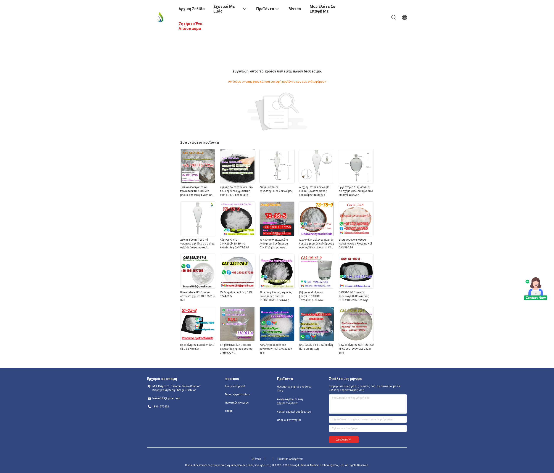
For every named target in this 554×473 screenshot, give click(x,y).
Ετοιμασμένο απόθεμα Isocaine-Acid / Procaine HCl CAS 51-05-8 (355, 243)
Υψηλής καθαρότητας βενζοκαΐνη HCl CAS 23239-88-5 (276, 348)
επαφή (229, 410)
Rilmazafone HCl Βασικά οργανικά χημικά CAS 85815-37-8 (197, 296)
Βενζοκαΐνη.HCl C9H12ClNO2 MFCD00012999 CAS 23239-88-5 (356, 348)
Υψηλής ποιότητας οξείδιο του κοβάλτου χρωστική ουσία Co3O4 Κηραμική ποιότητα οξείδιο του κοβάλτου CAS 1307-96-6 (236, 191)
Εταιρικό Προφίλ (235, 386)
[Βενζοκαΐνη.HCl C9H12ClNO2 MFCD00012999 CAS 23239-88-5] (356, 340)
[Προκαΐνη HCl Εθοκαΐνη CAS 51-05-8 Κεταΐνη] (197, 340)
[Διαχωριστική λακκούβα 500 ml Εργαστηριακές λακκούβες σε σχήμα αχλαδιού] (316, 182)
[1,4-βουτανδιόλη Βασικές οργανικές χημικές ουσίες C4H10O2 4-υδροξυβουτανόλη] (237, 340)
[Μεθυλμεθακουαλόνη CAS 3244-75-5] (237, 287)
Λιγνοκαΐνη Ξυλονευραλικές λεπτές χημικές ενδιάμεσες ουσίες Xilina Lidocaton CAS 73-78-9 (316, 243)
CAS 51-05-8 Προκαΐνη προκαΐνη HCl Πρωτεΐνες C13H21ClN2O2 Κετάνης (354, 296)
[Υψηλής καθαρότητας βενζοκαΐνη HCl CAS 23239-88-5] (277, 340)
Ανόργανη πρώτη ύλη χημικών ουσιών (290, 401)
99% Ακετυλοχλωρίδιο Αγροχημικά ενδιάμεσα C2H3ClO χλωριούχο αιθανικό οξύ (273, 243)
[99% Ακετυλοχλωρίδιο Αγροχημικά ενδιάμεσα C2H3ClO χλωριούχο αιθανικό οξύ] (277, 234)
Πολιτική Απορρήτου (290, 458)
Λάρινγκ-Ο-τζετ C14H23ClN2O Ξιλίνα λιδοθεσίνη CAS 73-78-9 (234, 243)
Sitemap (256, 458)
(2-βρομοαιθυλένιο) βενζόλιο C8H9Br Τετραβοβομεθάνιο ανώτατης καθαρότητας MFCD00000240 (314, 296)
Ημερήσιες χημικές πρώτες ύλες (294, 388)
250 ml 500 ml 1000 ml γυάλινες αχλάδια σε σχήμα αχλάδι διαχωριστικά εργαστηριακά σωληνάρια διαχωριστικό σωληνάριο (197, 243)
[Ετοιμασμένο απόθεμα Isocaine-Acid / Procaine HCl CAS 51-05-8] (356, 234)
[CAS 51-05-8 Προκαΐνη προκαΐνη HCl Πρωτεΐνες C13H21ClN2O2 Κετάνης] (356, 287)
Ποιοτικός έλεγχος (237, 402)
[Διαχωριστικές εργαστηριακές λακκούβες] (277, 182)
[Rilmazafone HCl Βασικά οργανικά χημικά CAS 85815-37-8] (197, 287)
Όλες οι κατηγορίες (289, 420)
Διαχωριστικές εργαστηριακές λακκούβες (276, 189)
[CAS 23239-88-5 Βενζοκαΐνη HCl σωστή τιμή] (316, 340)
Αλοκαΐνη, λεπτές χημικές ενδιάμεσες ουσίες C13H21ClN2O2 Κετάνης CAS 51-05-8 (275, 296)
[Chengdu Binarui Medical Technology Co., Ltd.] (160, 17)
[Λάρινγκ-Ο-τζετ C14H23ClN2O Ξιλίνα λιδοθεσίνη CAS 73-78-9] (237, 234)
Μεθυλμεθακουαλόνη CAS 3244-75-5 (236, 294)
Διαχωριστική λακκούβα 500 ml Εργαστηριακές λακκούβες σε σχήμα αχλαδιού (314, 191)
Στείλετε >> (343, 439)
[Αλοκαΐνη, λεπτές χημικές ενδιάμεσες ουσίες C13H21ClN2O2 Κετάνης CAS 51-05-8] (277, 287)
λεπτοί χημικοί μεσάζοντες (294, 411)
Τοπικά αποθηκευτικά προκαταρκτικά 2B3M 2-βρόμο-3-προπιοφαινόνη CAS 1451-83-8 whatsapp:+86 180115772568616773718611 (197, 191)
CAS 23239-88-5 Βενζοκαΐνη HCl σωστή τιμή (316, 346)
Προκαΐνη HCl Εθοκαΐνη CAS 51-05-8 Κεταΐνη (197, 346)
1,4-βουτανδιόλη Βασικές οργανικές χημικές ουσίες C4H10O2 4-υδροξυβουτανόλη (236, 349)
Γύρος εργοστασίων (237, 394)
